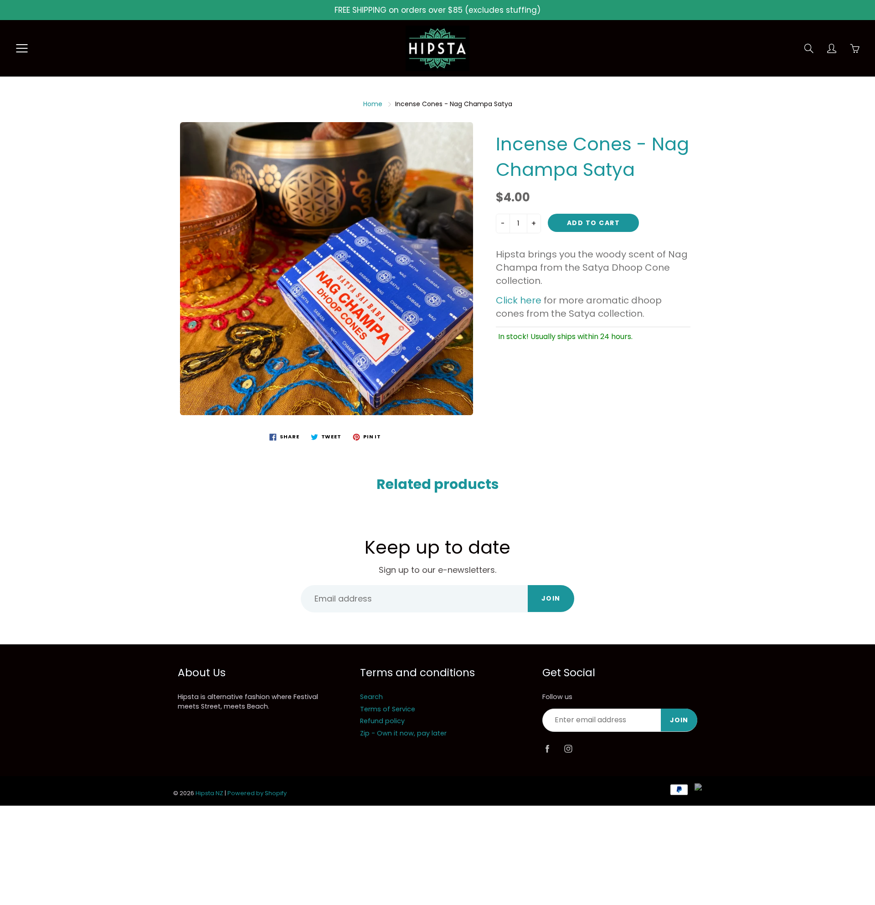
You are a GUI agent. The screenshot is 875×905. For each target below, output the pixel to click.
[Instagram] (568, 749)
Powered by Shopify (257, 793)
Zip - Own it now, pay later (403, 733)
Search (371, 696)
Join (551, 598)
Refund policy (382, 720)
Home (372, 103)
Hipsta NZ (209, 793)
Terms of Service (387, 709)
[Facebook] (547, 749)
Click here (518, 300)
